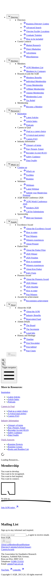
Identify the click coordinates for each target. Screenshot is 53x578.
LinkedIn (17, 570)
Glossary (27, 547)
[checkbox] (27, 535)
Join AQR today (8, 507)
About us (5, 544)
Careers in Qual (8, 406)
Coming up (22, 167)
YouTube (5, 570)
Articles (20, 547)
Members (13, 544)
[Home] (7, 11)
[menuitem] (13, 16)
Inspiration (21, 113)
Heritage (26, 544)
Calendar (13, 547)
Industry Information (10, 420)
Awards (11, 549)
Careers (4, 549)
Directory (5, 547)
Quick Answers (7, 440)
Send (8, 542)
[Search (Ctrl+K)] (3, 360)
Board (19, 544)
